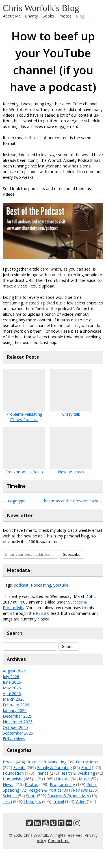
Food (86, 767)
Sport (31, 795)
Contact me (59, 840)
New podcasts (71, 471)
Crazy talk (71, 414)
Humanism (13, 778)
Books (48, 16)
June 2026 (12, 682)
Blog (80, 16)
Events (19, 767)
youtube (60, 585)
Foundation (13, 773)
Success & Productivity (68, 795)
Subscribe (72, 554)
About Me (12, 16)
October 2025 (15, 727)
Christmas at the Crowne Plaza (72, 501)
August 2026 (14, 671)
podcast (21, 585)
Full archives (14, 738)
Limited (63, 778)
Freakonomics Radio (24, 471)
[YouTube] (45, 824)
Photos (65, 16)
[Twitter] (29, 824)
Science (10, 795)
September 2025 (18, 733)
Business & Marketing (46, 761)
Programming (62, 784)
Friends (42, 773)
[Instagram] (76, 824)
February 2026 (16, 704)
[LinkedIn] (37, 824)
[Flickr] (69, 824)
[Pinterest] (53, 824)
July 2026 (11, 676)
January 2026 (15, 710)
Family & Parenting (54, 767)
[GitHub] (61, 824)
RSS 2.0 (42, 613)
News (8, 784)
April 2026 (12, 693)
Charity (31, 16)
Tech (7, 801)
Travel (58, 801)
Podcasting (41, 585)
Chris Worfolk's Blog (41, 8)
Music (84, 778)
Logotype (14, 501)
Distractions (87, 761)
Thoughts (32, 801)
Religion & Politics (45, 790)
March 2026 (14, 699)
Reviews (80, 790)
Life (37, 778)
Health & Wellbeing (77, 773)
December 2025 (17, 716)
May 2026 (12, 688)
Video (80, 801)
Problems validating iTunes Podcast (24, 416)
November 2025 (18, 721)
